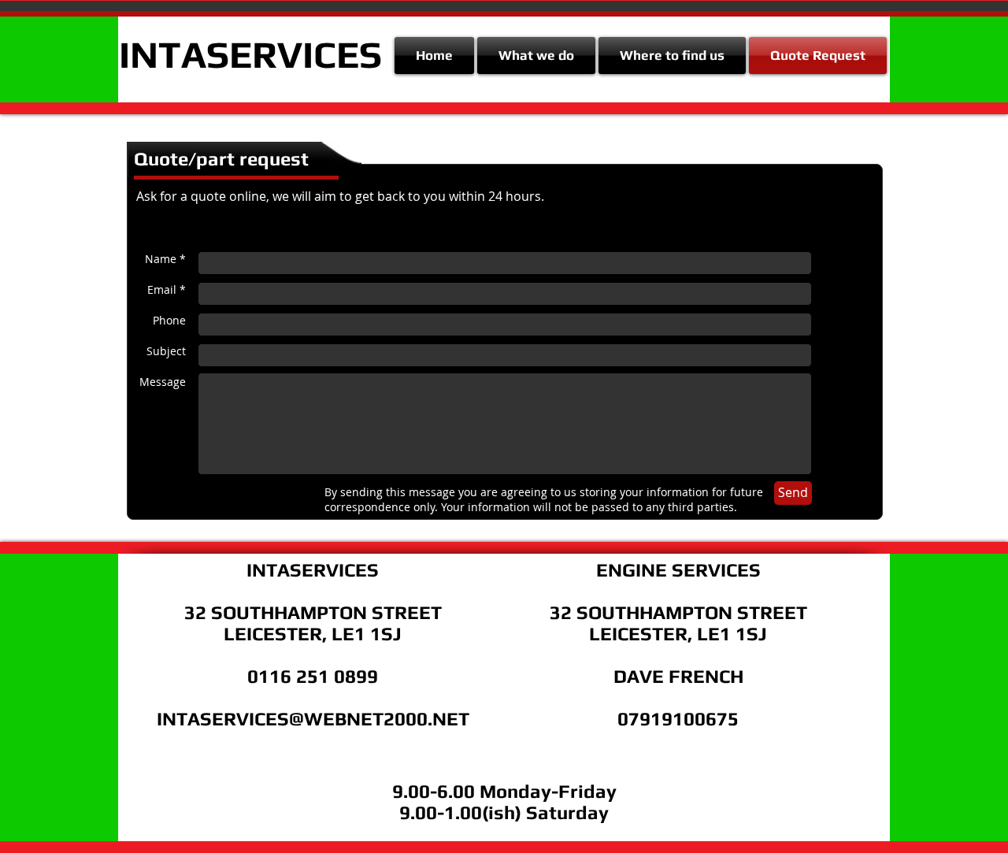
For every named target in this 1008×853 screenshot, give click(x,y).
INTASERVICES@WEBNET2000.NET (313, 718)
